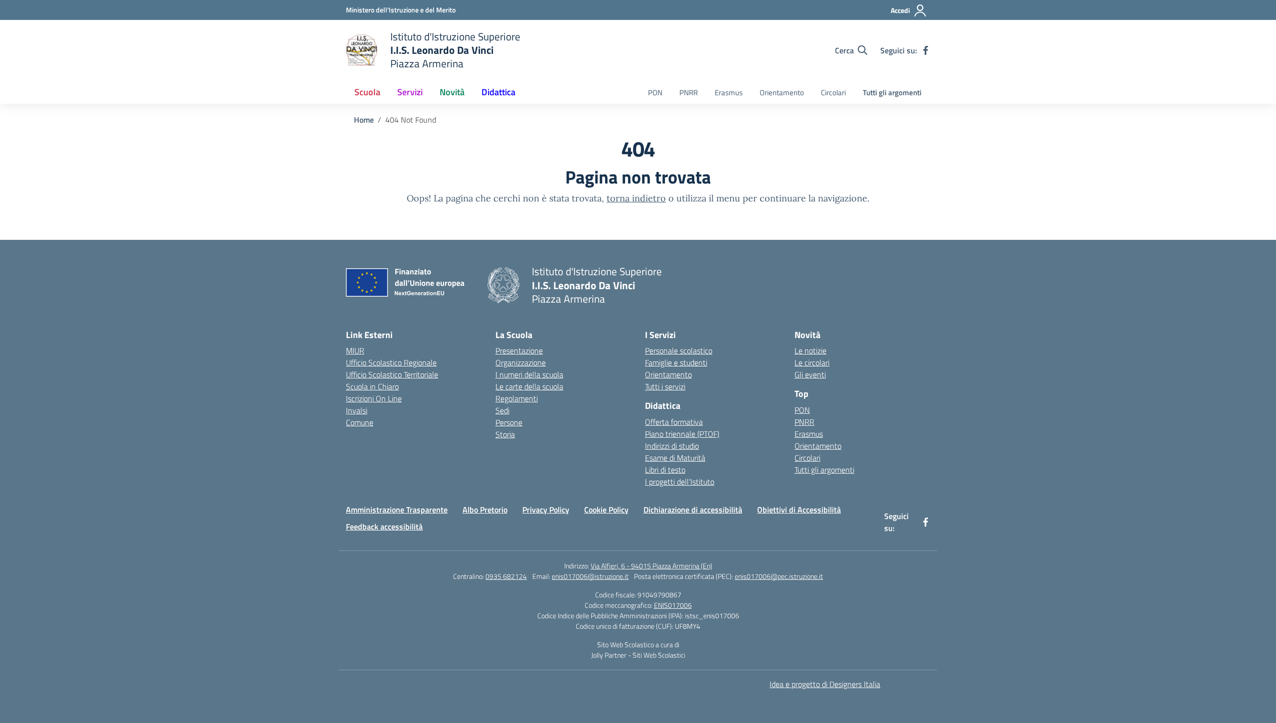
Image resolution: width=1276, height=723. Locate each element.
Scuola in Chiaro (372, 386)
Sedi (502, 410)
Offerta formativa (674, 422)
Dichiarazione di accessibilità (692, 510)
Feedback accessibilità (384, 527)
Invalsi (356, 410)
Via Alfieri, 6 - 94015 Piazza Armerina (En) (651, 565)
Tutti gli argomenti (892, 92)
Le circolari (812, 362)
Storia (505, 434)
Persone (508, 422)
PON (655, 92)
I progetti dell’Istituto (679, 482)
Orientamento (782, 92)
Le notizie (810, 351)
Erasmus (729, 92)
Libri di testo (665, 470)
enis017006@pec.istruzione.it (779, 576)
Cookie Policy (606, 510)
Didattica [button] (498, 92)
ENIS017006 (673, 605)
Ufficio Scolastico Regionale (391, 362)
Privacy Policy (545, 510)
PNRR (688, 92)
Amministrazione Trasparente (397, 510)
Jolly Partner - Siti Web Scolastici (638, 655)
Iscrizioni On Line (374, 398)
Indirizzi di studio (672, 446)
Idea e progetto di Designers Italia (825, 684)
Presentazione (519, 351)
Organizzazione (520, 362)
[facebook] (925, 50)
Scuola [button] (367, 92)
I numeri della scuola (529, 374)
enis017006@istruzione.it (590, 576)
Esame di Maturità (675, 458)
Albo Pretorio (485, 510)
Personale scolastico (678, 351)
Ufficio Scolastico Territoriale (392, 374)
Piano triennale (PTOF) (682, 434)
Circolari (833, 92)
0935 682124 (506, 576)
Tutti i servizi (665, 386)
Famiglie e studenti (676, 362)
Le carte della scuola (529, 386)
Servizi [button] (410, 92)
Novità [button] (452, 92)
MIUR (355, 351)
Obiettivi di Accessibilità (799, 510)
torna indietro (636, 198)
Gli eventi (810, 374)
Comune (359, 422)
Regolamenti (516, 398)
